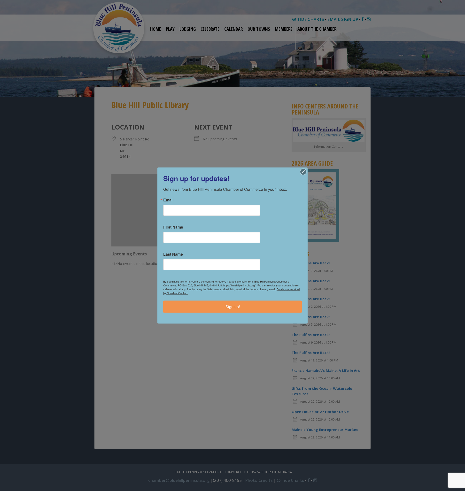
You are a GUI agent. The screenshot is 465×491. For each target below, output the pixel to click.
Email (168, 200)
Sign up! (232, 306)
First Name (173, 227)
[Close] (303, 172)
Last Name (173, 254)
